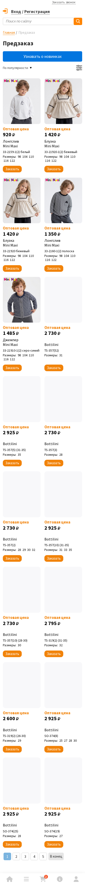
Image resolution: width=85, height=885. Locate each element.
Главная (9, 32)
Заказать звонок (64, 2)
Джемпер (10, 342)
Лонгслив (11, 143)
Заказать (12, 169)
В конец (56, 856)
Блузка (51, 143)
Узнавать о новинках (43, 56)
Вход (16, 11)
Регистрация (37, 11)
